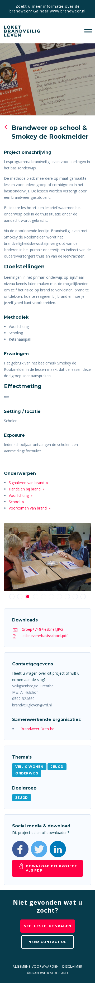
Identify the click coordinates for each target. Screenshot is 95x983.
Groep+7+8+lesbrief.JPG (42, 629)
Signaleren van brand (26, 482)
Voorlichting (19, 495)
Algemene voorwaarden (36, 966)
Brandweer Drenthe (37, 728)
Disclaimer (72, 966)
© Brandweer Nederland (47, 973)
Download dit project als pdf (51, 868)
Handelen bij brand (25, 489)
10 (83, 596)
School (14, 501)
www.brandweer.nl (68, 10)
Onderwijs (26, 773)
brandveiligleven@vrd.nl (32, 704)
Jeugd (57, 767)
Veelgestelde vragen (47, 926)
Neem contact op (47, 942)
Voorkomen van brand (28, 508)
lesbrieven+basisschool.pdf (45, 635)
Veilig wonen (29, 767)
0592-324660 (23, 698)
